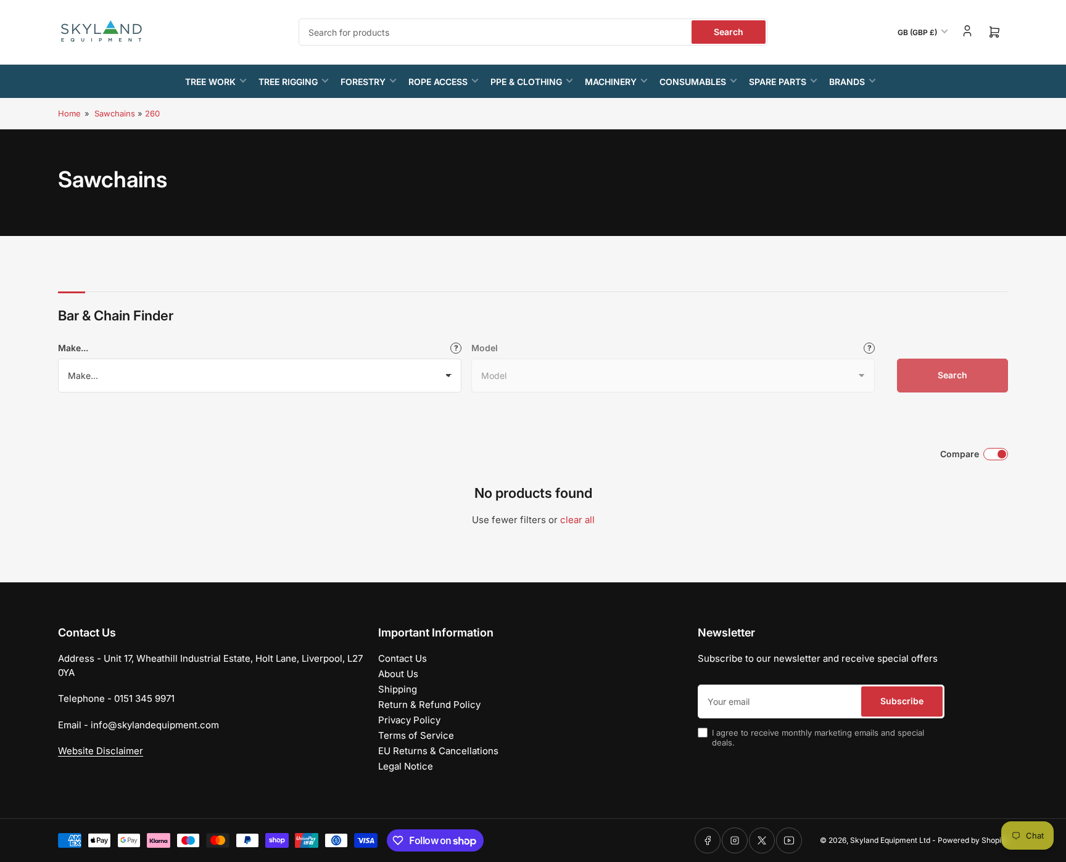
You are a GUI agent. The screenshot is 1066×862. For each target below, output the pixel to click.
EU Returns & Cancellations (438, 751)
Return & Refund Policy (429, 704)
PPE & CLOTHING (526, 81)
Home (69, 113)
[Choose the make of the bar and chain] (455, 348)
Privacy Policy (409, 720)
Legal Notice (405, 766)
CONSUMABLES (692, 81)
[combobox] (533, 32)
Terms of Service (416, 735)
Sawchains (114, 113)
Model (484, 348)
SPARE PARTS (777, 81)
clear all (577, 520)
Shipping (397, 689)
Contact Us (402, 658)
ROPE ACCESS (438, 81)
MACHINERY (611, 81)
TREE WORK (210, 81)
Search (728, 31)
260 (152, 113)
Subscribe (901, 701)
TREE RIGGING (288, 81)
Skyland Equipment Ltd (890, 840)
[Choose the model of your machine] (869, 348)
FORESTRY (363, 81)
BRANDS (847, 81)
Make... (73, 348)
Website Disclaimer (100, 751)
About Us (398, 674)
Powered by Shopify (973, 840)
